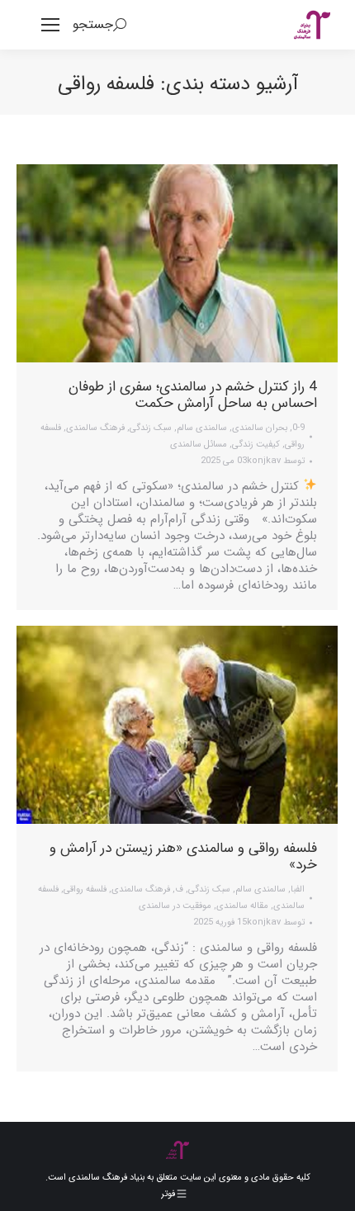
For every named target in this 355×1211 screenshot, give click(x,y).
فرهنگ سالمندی (95, 428)
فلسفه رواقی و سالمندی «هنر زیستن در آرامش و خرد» (183, 856)
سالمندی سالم (202, 428)
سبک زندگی (151, 428)
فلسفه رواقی (85, 889)
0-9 (298, 428)
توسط (276, 461)
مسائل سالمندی (198, 445)
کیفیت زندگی (256, 445)
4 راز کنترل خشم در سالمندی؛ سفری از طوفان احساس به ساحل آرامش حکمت (193, 395)
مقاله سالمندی (242, 906)
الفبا (298, 889)
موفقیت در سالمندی (175, 906)
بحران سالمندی (259, 428)
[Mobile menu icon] (50, 24)
